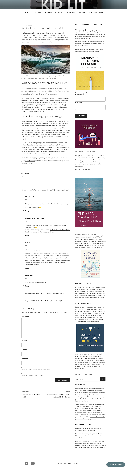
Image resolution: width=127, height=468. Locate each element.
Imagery (37, 177)
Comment (25, 316)
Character (28, 177)
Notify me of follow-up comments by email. (36, 370)
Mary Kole (28, 25)
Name (24, 341)
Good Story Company (96, 12)
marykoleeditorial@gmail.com (95, 297)
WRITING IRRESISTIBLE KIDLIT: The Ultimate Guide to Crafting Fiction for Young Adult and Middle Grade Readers (89, 237)
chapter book (94, 319)
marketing (90, 321)
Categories (70, 12)
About (27, 12)
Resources (37, 12)
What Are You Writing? (52, 12)
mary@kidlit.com (84, 401)
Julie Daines (29, 243)
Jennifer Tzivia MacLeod (34, 218)
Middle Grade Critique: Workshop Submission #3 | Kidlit (47, 293)
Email (24, 350)
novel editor (30, 161)
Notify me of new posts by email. (32, 376)
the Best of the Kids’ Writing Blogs (60, 230)
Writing (27, 173)
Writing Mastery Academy (86, 447)
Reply (27, 211)
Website (24, 359)
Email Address (80, 94)
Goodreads (100, 243)
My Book (82, 12)
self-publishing (82, 321)
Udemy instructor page (90, 441)
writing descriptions (55, 137)
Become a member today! (83, 169)
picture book (86, 319)
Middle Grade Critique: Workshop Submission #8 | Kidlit (47, 301)
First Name (79, 102)
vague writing (52, 107)
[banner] (63, 8)
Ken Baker (29, 275)
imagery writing (35, 111)
